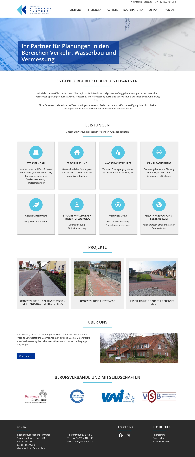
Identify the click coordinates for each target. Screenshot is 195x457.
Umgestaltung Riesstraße (97, 301)
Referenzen (94, 9)
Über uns (75, 9)
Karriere (112, 9)
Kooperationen (133, 9)
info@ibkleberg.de (143, 1)
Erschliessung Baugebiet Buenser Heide (152, 302)
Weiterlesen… (26, 356)
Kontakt (170, 9)
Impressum (159, 434)
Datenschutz (159, 438)
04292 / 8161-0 (84, 434)
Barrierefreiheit (161, 441)
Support (154, 9)
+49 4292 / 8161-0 (167, 1)
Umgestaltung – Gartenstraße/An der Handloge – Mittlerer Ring (42, 302)
